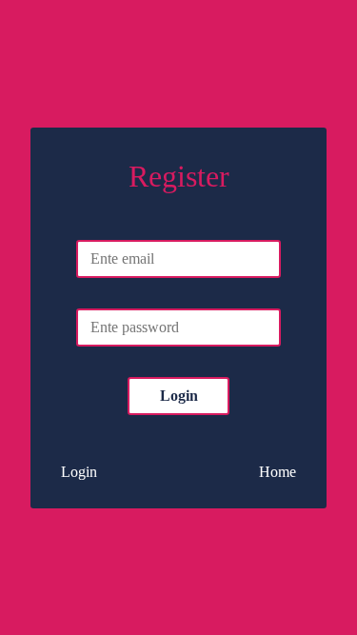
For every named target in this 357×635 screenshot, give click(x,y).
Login (179, 395)
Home (277, 472)
